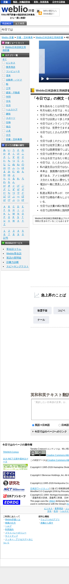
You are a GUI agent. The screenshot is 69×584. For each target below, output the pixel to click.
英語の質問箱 (13, 257)
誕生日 (48, 166)
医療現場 (55, 149)
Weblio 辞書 (8, 37)
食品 (8, 126)
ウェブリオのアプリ (50, 519)
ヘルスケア (12, 109)
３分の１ (45, 179)
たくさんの (56, 132)
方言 (8, 135)
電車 (8, 75)
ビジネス (10, 62)
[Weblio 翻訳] (39, 12)
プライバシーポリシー (15, 533)
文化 (8, 101)
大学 (64, 132)
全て (4, 59)
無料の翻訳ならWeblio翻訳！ (50, 12)
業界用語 (10, 67)
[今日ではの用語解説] (6, 23)
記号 (5, 237)
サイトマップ (11, 536)
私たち (53, 114)
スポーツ (10, 118)
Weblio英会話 (13, 253)
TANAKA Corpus (11, 452)
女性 (62, 171)
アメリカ (57, 175)
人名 (8, 130)
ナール (41, 319)
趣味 (8, 113)
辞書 (6, 2)
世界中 (53, 153)
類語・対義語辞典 (21, 2)
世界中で (57, 127)
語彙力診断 (12, 262)
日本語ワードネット (39, 488)
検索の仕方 (10, 523)
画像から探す (47, 523)
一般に (51, 184)
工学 (8, 88)
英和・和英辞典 (41, 2)
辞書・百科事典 (25, 37)
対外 (52, 210)
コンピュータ (13, 71)
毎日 (64, 205)
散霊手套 (42, 310)
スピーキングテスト (17, 266)
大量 (52, 205)
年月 (42, 110)
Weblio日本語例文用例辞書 (49, 37)
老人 (54, 179)
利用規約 (9, 529)
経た (49, 110)
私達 (42, 192)
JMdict (52, 501)
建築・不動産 (13, 92)
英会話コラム (13, 249)
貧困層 (53, 171)
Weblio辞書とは (12, 519)
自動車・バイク (14, 79)
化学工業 (55, 145)
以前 (52, 119)
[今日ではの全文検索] (19, 23)
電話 (42, 184)
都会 (52, 197)
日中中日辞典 (58, 2)
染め (47, 106)
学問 (8, 96)
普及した (60, 184)
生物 (8, 122)
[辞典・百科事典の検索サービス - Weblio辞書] (17, 11)
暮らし (61, 197)
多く (62, 119)
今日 (62, 106)
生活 (8, 105)
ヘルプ (8, 526)
